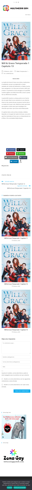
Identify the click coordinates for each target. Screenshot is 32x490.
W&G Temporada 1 (22, 71)
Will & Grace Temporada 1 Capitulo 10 (16, 330)
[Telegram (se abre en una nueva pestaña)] (18, 2)
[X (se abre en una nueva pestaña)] (14, 2)
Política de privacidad (19, 487)
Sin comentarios (8, 73)
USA (10, 175)
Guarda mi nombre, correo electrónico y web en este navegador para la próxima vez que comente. (15, 374)
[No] (30, 485)
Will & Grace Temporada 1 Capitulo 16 (16, 284)
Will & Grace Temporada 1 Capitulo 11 (16, 238)
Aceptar (9, 487)
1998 (8, 175)
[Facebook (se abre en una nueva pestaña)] (16, 2)
